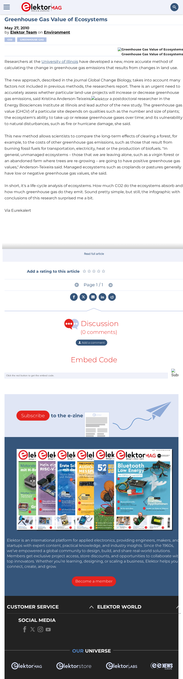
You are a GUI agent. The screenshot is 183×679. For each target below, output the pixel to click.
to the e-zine (52, 415)
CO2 (9, 39)
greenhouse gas (32, 39)
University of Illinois (59, 61)
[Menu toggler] (6, 7)
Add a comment (93, 342)
